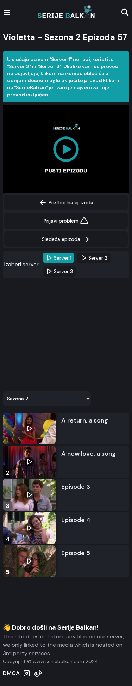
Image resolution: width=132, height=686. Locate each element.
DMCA (11, 673)
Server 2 (98, 258)
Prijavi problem (61, 221)
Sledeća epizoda (61, 239)
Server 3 (63, 271)
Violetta (19, 37)
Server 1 (62, 258)
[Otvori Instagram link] (27, 673)
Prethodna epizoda (71, 202)
